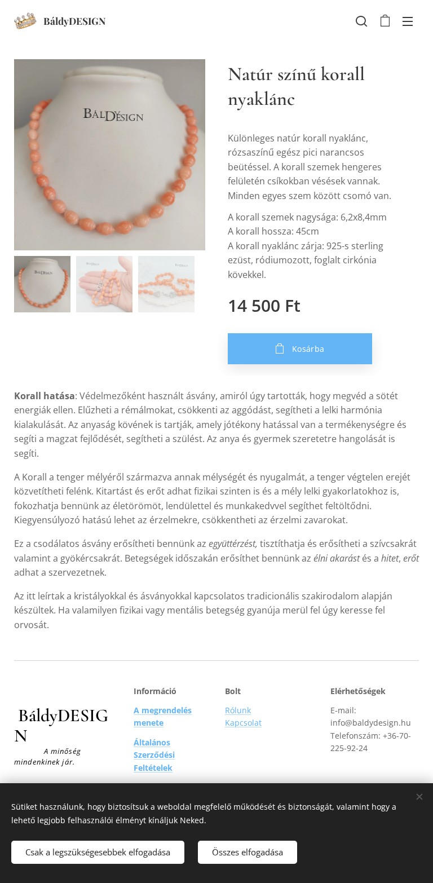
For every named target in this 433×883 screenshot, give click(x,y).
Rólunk (238, 710)
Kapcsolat (243, 722)
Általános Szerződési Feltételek (154, 755)
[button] (361, 21)
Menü (407, 21)
